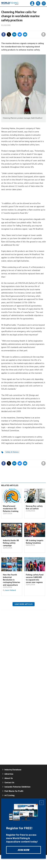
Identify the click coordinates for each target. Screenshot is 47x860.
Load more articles (24, 604)
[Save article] (43, 34)
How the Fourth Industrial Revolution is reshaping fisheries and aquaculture (11, 579)
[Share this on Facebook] (3, 34)
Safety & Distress (12, 452)
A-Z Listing (9, 795)
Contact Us (9, 782)
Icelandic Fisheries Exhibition (17, 786)
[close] (45, 29)
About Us (9, 778)
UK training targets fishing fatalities (34, 541)
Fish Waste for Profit (14, 791)
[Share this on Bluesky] (19, 34)
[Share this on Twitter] (9, 34)
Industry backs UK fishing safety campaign (11, 543)
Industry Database (13, 769)
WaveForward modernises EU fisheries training (10, 508)
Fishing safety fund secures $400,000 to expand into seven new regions (34, 578)
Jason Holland (10, 590)
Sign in (14, 29)
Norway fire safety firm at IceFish (34, 507)
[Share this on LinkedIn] (14, 34)
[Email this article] (25, 34)
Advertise (9, 774)
